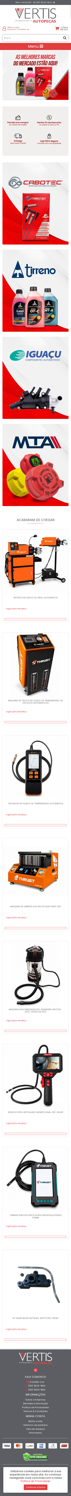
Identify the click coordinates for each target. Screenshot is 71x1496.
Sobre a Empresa (35, 1399)
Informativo (35, 1432)
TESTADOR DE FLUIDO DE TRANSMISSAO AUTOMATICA (35, 803)
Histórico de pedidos (35, 1425)
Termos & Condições (35, 1411)
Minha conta (35, 1421)
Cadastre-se (23, 29)
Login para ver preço (16, 608)
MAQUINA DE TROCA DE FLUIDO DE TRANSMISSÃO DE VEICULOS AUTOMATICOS (35, 701)
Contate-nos (36, 1382)
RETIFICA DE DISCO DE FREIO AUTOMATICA (35, 597)
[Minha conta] (4, 28)
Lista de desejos (35, 1429)
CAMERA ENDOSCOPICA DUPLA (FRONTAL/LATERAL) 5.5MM (36, 1216)
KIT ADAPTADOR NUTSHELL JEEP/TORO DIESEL (36, 1318)
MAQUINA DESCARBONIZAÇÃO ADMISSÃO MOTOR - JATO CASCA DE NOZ (35, 1010)
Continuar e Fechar (35, 1487)
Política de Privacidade (35, 1407)
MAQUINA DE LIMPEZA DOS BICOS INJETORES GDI (35, 906)
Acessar (11, 29)
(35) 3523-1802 (43, 2)
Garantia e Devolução (35, 1403)
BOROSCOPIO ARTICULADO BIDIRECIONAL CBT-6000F (35, 1112)
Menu (34, 46)
